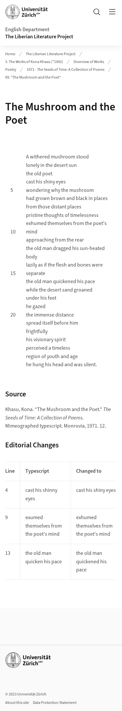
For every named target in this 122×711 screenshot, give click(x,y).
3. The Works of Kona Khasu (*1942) (34, 62)
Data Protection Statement (54, 702)
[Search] (96, 11)
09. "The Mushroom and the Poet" (33, 77)
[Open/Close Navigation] (112, 11)
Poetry (10, 69)
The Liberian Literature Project (39, 36)
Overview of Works (89, 62)
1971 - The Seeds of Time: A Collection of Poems (65, 69)
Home (10, 54)
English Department (27, 29)
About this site (17, 702)
